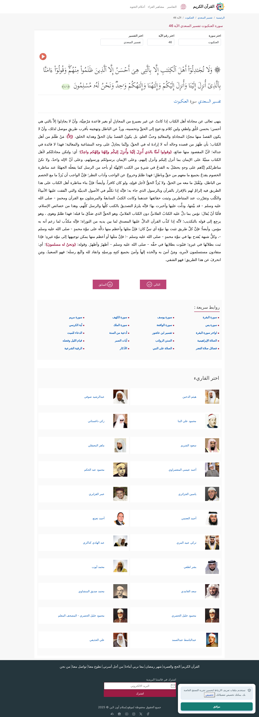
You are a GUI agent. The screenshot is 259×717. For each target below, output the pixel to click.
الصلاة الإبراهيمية (207, 340)
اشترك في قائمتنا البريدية (161, 679)
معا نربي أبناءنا (134, 666)
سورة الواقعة (164, 325)
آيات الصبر (121, 340)
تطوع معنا (94, 666)
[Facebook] (148, 714)
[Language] (183, 6)
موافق (216, 706)
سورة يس (211, 325)
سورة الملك (120, 325)
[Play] (43, 56)
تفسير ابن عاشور (162, 332)
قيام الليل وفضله (72, 340)
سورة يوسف (164, 317)
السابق (105, 284)
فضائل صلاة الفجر (206, 348)
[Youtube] (126, 714)
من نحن (65, 666)
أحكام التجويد (137, 6)
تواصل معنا (79, 666)
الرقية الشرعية (73, 348)
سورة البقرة (210, 317)
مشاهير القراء (156, 6)
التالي (154, 284)
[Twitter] (141, 714)
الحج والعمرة (171, 666)
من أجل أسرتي (113, 666)
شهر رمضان (154, 666)
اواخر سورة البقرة (206, 332)
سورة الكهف (119, 317)
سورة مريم (75, 317)
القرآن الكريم (190, 666)
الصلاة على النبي (162, 348)
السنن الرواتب (163, 340)
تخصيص (209, 694)
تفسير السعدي (209, 102)
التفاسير (172, 6)
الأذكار (123, 348)
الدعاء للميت (74, 332)
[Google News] (119, 714)
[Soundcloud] (112, 714)
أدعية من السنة (118, 332)
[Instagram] (133, 714)
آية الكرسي (75, 325)
